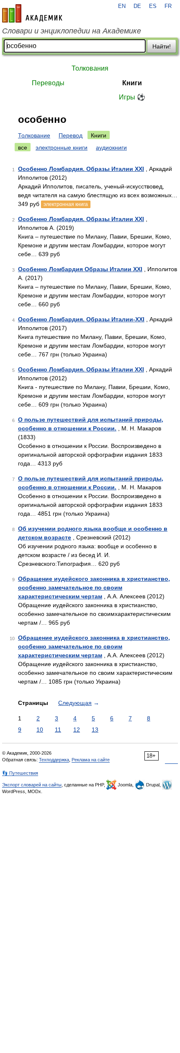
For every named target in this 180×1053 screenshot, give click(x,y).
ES (153, 6)
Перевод (70, 135)
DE (137, 6)
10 (39, 729)
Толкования (90, 68)
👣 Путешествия (20, 773)
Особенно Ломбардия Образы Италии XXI (80, 269)
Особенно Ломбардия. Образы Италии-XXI (81, 319)
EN (122, 6)
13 (95, 729)
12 (76, 729)
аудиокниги (111, 147)
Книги (132, 82)
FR (168, 6)
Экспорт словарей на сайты (32, 784)
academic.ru (32, 13)
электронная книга (66, 204)
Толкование (34, 135)
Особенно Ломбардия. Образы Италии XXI (81, 168)
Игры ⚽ (132, 97)
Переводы (48, 82)
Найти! (161, 46)
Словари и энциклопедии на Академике (71, 31)
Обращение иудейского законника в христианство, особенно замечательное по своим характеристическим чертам (94, 587)
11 (58, 729)
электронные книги (61, 147)
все (22, 147)
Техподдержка (54, 759)
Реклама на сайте (91, 759)
